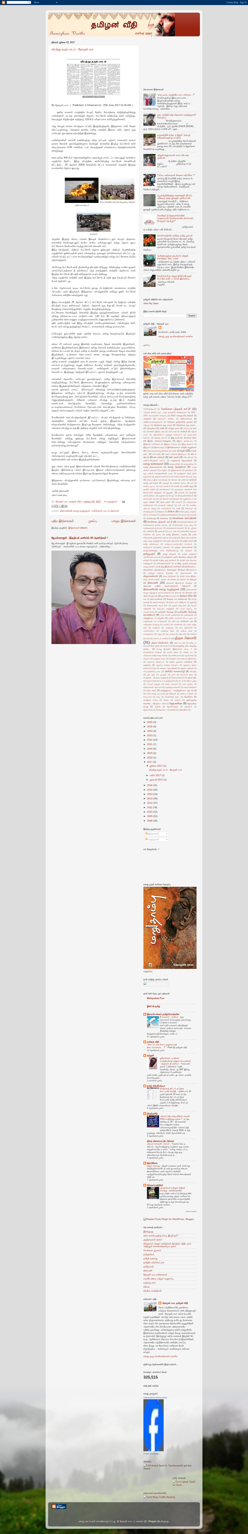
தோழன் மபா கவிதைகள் (177, 599)
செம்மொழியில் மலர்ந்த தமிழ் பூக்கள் (175, 235)
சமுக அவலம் (149, 502)
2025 (150, 726)
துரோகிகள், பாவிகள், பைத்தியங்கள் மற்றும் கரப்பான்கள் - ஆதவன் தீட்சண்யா (175, 1061)
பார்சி (173, 621)
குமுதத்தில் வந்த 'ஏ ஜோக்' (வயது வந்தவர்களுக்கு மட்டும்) (173, 136)
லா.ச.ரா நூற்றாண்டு (167, 681)
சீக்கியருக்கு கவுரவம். (188, 512)
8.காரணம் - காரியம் (169, 1017)
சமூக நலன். (165, 502)
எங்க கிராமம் (188, 457)
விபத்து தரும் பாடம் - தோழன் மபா (73, 49)
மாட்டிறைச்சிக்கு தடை (152, 671)
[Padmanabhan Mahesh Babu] (153, 1450)
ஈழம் (182, 450)
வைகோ (178, 700)
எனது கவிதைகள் (153, 463)
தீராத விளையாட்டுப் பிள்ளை (160, 1141)
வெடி (158, 697)
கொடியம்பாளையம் (185, 495)
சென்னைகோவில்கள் (185, 522)
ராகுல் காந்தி (151, 681)
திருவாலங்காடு (150, 576)
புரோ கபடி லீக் (179, 643)
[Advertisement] (168, 61)
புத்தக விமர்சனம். (160, 642)
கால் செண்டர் (164, 486)
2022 (150, 740)
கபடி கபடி (193, 476)
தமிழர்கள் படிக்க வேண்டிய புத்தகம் (178, 557)
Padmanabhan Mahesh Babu (155, 1398)
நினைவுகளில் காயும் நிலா (157, 605)
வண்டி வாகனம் (171, 684)
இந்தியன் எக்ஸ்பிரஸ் (151, 444)
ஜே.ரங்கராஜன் (172, 707)
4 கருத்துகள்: (111, 501)
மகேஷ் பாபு (188, 652)
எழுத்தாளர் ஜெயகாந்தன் (181, 460)
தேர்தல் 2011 (186, 596)
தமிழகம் (188, 550)
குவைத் (181, 493)
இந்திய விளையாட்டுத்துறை (159, 441)
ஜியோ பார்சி (161, 704)
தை (144, 599)
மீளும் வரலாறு (153, 1166)
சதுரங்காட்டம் (188, 499)
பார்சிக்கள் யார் (186, 621)
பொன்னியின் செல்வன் (152, 652)
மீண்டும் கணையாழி (175, 671)
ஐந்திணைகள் (176, 470)
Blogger (152, 1521)
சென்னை (164, 518)
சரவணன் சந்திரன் (165, 505)
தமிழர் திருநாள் (169, 554)
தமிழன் (146, 560)
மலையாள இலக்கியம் (188, 659)
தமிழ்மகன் (148, 1266)
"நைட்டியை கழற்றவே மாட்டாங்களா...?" (176, 95)
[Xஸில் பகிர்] (59, 506)
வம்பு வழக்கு (188, 684)
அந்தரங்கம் (151, 428)
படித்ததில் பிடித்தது (165, 612)
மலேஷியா (172, 659)
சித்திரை (160, 512)
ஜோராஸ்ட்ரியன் (149, 710)
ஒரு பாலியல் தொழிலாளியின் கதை (158, 473)
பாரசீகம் (166, 624)
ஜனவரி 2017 (157, 779)
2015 (150, 790)
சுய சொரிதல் (151, 515)
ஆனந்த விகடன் (160, 438)
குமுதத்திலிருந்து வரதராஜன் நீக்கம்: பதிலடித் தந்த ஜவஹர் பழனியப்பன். (175, 196)
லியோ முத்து (192, 681)
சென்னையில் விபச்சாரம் (152, 528)
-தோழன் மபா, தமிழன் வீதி (175, 1303)
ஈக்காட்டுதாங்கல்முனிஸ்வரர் (157, 451)
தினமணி (153, 582)
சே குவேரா (192, 528)
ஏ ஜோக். (163, 470)
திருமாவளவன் (186, 573)
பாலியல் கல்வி (186, 631)
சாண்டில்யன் (166, 508)
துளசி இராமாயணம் (168, 596)
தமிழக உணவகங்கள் (184, 547)
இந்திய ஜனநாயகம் (185, 441)
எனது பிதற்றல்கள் (177, 467)
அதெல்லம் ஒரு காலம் (163, 425)
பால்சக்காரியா (149, 631)
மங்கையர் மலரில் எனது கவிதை (155, 655)
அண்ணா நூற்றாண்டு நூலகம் (180, 422)
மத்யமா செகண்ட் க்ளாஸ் (158, 1144)
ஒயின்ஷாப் (189, 470)
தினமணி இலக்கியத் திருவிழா (179, 583)
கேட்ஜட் (171, 496)
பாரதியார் (156, 628)
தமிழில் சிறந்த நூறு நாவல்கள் (164, 560)
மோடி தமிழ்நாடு (162, 678)
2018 (150, 757)
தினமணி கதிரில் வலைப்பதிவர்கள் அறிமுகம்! (166, 586)
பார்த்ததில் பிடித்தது (151, 624)
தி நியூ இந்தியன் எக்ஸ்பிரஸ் (170, 566)
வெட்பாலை (147, 697)
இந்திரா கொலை (170, 444)
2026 (150, 722)
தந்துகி (150, 1055)
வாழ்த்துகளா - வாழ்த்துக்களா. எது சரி (176, 690)
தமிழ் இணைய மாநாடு (176, 534)
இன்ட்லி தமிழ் (153, 1006)
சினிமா (171, 511)
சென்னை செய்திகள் (185, 518)
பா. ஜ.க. (189, 618)
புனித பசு (193, 643)
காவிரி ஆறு (188, 486)
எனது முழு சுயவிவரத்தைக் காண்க (176, 336)
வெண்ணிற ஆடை (172, 697)
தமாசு (158, 534)
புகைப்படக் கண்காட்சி (161, 638)
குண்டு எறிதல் (149, 489)
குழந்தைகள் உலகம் (152, 1239)
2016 (150, 785)
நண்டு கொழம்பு (159, 602)
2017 (150, 762)
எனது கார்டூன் (174, 464)
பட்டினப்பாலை (148, 612)
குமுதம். (170, 492)
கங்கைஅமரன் (179, 477)
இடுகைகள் (153, 833)
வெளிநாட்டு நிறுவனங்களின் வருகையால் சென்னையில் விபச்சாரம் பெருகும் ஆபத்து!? (175, 218)
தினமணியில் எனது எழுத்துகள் (75, 511)
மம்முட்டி (146, 659)
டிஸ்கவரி (161, 531)
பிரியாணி (182, 634)
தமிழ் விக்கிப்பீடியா (156, 1086)
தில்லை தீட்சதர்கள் (178, 579)
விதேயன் (172, 694)
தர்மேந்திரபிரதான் (164, 563)
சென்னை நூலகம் (152, 1250)
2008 (150, 820)
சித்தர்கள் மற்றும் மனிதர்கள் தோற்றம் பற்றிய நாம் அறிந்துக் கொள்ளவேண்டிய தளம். (167, 1245)
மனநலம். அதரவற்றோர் (168, 668)
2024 (150, 731)
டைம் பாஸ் (172, 531)
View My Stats (150, 303)
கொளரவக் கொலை (151, 499)
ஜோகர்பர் (188, 707)
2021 (150, 744)
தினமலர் (178, 593)
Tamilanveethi (175, 1465)
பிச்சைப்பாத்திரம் (155, 1185)
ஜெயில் (157, 707)
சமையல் (179, 502)
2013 (150, 798)
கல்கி (183, 480)
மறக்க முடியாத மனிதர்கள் (181, 662)
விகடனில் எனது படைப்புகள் (154, 694)
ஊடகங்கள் (159, 457)
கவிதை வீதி (153, 1042)
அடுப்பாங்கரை (186, 419)
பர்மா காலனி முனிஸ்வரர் (170, 615)
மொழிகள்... (148, 678)
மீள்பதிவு (193, 671)
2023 (150, 735)
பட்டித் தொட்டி (186, 609)
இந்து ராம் (147, 447)
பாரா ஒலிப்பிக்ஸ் (186, 628)
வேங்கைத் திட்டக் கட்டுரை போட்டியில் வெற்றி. (172, 1090)
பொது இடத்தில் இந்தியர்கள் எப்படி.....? (174, 649)
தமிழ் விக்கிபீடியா (151, 544)
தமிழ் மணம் (188, 541)
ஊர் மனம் (174, 457)
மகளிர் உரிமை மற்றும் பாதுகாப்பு (158, 1278)
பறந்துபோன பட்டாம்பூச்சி (153, 618)
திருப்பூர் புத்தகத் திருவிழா (160, 573)
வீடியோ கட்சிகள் (187, 694)
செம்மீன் (193, 515)
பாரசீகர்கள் (178, 624)
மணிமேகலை (176, 655)
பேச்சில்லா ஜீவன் (152, 646)
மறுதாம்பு (147, 665)
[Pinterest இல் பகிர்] (66, 506)
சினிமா (149, 409)
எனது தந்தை (189, 464)
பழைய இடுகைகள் (124, 521)
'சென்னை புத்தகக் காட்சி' (176, 408)
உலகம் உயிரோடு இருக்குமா (176, 454)
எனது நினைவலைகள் (152, 467)
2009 (150, 816)
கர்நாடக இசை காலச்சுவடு (157, 480)
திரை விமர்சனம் (169, 576)
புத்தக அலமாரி (185, 638)
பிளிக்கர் (193, 634)
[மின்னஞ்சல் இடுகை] (123, 501)
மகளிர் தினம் (172, 652)
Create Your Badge (151, 1454)
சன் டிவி (181, 505)
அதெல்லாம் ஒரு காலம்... (186, 425)
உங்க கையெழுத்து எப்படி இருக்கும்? (160, 1235)
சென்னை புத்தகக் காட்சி (160, 522)
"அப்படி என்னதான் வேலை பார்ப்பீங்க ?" (176, 175)
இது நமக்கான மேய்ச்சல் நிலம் (184, 438)
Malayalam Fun (155, 998)
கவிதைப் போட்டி (179, 483)
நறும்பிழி (193, 602)
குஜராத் (162, 496)
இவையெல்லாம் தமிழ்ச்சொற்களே (163, 1014)
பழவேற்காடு (188, 615)
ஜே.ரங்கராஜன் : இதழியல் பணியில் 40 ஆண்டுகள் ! (79, 537)
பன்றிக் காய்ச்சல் (175, 618)
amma (172, 710)
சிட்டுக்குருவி (148, 512)
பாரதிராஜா (169, 628)
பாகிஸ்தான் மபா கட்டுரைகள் (105, 511)
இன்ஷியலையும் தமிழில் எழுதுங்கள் (182, 447)
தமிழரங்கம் (148, 1254)
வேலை (166, 700)
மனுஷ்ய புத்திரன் (187, 668)
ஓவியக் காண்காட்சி (163, 477)
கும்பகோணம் (164, 489)
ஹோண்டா (163, 710)
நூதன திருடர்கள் (179, 605)
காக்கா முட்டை (149, 486)
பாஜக (159, 634)
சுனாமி (184, 515)
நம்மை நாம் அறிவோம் (177, 602)
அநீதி (162, 428)
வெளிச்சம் (188, 697)
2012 (150, 803)
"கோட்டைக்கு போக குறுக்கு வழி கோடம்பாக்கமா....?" (162, 1046)
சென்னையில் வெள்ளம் (175, 528)
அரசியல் (183, 431)
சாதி (178, 508)
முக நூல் (151, 675)
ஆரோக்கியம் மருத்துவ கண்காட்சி (167, 435)
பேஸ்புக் (166, 646)
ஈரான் (174, 451)
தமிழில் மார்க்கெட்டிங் (153, 1262)
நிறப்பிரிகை (152, 1163)
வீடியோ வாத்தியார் (152, 1291)
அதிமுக (146, 425)
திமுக (183, 570)
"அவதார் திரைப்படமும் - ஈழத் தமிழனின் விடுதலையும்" (165, 412)
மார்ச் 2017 (156, 775)
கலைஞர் (165, 483)
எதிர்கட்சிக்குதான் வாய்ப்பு (154, 460)
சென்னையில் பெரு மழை (182, 525)
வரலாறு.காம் (149, 1282)
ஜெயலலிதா (176, 703)
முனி (173, 675)
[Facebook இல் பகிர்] (62, 506)
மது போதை (189, 655)
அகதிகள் (147, 419)
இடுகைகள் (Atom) (77, 528)
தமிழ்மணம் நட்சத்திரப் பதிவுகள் (156, 547)
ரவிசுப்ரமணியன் (178, 678)
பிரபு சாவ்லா (170, 634)
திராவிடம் (193, 570)
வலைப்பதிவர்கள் (190, 687)
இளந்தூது (148, 1231)
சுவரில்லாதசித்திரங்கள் (169, 515)
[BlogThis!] (56, 506)
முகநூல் (163, 675)
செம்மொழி (151, 518)
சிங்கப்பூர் (189, 508)
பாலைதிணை (148, 634)
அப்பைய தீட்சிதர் (190, 428)
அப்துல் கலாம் (174, 428)
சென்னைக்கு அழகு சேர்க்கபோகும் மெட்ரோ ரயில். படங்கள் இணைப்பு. (174, 277)
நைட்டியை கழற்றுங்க (165, 609)
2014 (150, 794)
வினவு (146, 1287)
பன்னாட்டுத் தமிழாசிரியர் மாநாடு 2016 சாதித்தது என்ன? (175, 1117)
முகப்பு (92, 521)
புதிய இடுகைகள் (62, 521)
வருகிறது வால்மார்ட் (172, 687)
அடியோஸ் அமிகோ (166, 419)
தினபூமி (193, 579)
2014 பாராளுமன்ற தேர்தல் (182, 415)
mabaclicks (183, 710)
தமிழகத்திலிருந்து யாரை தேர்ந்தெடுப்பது (160, 550)
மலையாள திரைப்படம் (155, 662)
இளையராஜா (159, 447)
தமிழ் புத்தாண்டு (173, 541)
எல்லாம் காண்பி (191, 1211)
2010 (150, 812)
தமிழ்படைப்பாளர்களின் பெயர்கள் (178, 544)
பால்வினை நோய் (167, 631)
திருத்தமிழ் (152, 1113)
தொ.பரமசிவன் (156, 599)
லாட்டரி (180, 681)
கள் (191, 483)
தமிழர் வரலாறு (150, 1258)
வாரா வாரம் (151, 690)
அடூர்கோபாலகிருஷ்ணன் (152, 422)
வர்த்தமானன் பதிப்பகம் (152, 687)
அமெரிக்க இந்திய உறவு (155, 432)
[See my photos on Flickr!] (155, 985)
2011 (150, 807)
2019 (150, 753)
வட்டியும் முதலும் (153, 684)
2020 (150, 748)
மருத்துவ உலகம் (159, 659)
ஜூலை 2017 (156, 766)
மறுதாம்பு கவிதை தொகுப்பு (167, 665)
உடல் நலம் (156, 454)
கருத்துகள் (153, 839)
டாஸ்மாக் (150, 531)
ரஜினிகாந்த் (192, 678)
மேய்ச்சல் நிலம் (187, 675)
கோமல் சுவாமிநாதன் (171, 499)
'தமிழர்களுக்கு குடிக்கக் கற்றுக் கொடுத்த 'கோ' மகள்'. (172, 257)
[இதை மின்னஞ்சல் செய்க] (53, 506)
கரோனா (174, 480)
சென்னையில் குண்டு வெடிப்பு (155, 525)
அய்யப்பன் (173, 432)
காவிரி (176, 486)
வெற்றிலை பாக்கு (150, 700)
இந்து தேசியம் (187, 444)
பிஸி (148, 638)
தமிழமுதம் (149, 553)
